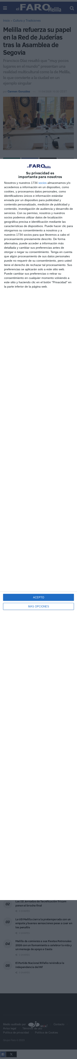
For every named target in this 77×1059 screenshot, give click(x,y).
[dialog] (38, 529)
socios (42, 182)
